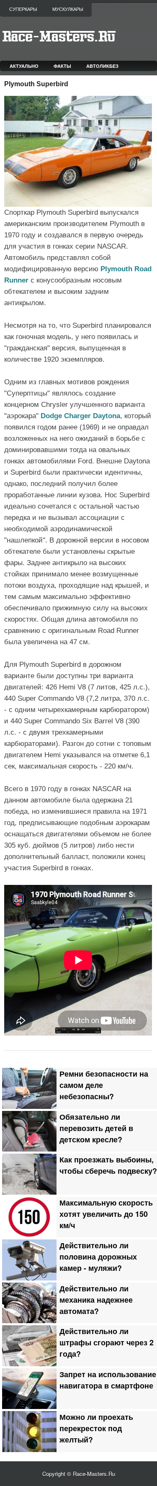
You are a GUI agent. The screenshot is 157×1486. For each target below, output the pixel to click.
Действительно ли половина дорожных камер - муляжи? (98, 1256)
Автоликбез (102, 66)
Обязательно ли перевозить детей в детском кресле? (96, 1127)
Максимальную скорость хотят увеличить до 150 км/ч (106, 1213)
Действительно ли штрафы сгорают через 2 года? (106, 1342)
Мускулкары (67, 9)
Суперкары (23, 9)
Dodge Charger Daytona (80, 416)
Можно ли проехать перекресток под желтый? (96, 1428)
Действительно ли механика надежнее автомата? (96, 1299)
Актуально (24, 66)
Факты (62, 66)
